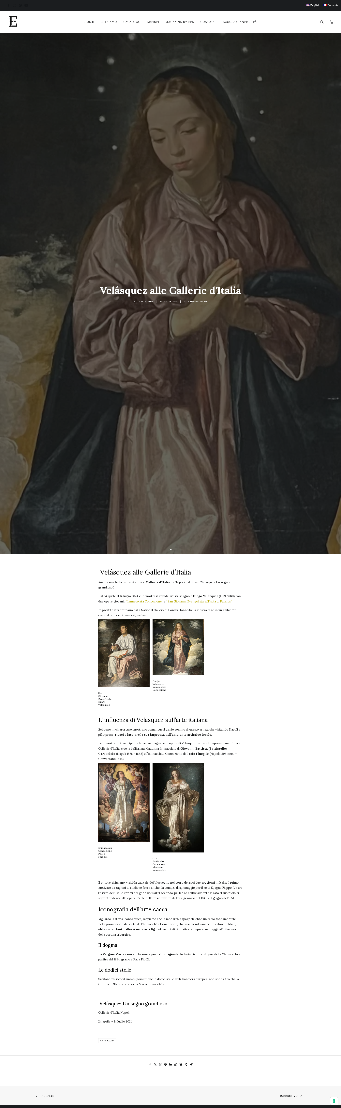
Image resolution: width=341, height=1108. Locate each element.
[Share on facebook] (150, 1064)
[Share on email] (191, 1064)
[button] (8, 5)
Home (89, 22)
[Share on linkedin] (170, 1064)
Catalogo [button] (132, 22)
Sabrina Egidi (197, 301)
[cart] (331, 22)
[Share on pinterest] (165, 1064)
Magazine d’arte (179, 22)
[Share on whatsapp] (175, 1064)
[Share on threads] (160, 1064)
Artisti (153, 22)
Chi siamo (108, 22)
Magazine (170, 301)
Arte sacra (107, 1040)
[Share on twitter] (155, 1064)
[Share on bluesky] (180, 1064)
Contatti (208, 22)
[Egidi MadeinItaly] (13, 22)
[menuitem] (313, 5)
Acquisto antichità (240, 22)
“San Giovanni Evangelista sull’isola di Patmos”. (199, 601)
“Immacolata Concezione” (144, 601)
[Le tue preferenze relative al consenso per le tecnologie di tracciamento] (334, 1101)
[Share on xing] (186, 1064)
